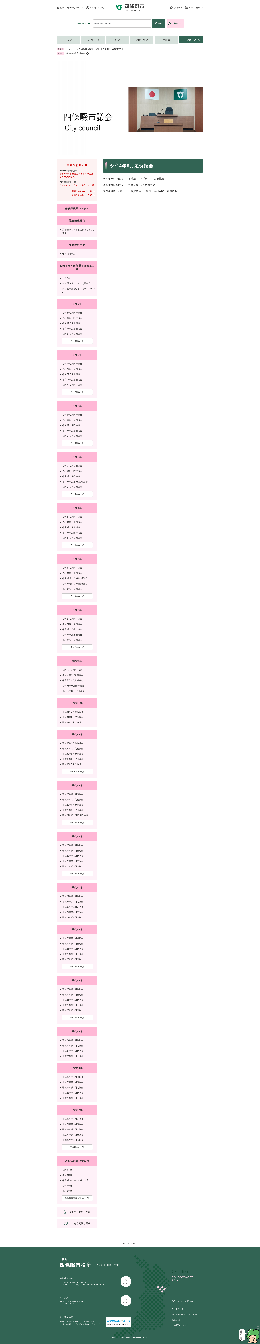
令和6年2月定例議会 (72, 420)
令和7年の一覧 (77, 392)
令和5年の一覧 (77, 494)
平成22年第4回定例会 (72, 1119)
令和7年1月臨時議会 (72, 364)
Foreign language (76, 8)
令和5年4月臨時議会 (72, 471)
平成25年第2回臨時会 (72, 994)
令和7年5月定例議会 (72, 374)
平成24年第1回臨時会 (72, 1040)
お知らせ (66, 278)
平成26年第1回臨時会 (72, 938)
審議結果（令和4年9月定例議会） (147, 178)
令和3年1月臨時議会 (72, 568)
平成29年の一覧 (77, 822)
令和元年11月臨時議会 (73, 686)
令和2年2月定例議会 (72, 624)
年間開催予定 (68, 254)
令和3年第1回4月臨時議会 (75, 578)
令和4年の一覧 (77, 545)
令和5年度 (67, 1186)
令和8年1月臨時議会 (72, 313)
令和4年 (99, 49)
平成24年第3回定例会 (72, 1051)
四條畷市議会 (87, 49)
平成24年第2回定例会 (72, 1045)
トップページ (72, 49)
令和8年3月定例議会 (72, 323)
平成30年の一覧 (77, 771)
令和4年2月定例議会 (72, 522)
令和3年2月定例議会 (72, 573)
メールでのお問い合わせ (186, 1301)
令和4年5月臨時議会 (72, 533)
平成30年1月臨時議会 (72, 743)
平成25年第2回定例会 (72, 1005)
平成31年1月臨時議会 (72, 712)
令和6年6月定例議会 (72, 436)
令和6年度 (67, 1191)
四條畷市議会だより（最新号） (77, 283)
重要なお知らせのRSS (82, 195)
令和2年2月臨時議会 (72, 619)
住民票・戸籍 (93, 39)
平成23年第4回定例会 (72, 1098)
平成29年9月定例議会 (72, 810)
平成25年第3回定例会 (72, 1010)
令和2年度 (67, 1170)
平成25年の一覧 (77, 1017)
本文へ (62, 8)
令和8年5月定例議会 (72, 328)
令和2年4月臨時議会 (72, 629)
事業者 (166, 39)
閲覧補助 (176, 8)
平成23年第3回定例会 (72, 1093)
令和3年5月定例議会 (72, 589)
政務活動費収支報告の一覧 (77, 1198)
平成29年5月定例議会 (72, 799)
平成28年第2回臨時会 (72, 850)
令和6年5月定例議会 (72, 431)
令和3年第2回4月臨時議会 (75, 584)
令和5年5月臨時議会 (72, 476)
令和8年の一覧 (77, 341)
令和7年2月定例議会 (72, 369)
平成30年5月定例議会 (72, 754)
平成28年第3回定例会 (72, 866)
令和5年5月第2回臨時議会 (75, 482)
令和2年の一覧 (77, 647)
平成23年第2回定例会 (72, 1087)
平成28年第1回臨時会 (72, 845)
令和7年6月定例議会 (72, 379)
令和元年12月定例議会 (73, 691)
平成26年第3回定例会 (72, 959)
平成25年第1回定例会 (72, 1000)
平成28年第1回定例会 (72, 856)
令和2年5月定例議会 (72, 635)
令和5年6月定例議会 (72, 487)
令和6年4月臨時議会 (72, 425)
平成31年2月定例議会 (72, 717)
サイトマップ (178, 1309)
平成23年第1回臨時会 (72, 1077)
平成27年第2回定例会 (72, 907)
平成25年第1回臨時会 (72, 989)
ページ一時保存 (194, 8)
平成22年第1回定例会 (72, 1135)
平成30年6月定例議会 (72, 759)
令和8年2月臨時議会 (72, 318)
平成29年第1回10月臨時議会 (76, 815)
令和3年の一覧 (77, 596)
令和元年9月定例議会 (72, 680)
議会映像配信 (77, 220)
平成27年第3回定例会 (72, 912)
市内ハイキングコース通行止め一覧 (77, 185)
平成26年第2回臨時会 (72, 943)
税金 (117, 39)
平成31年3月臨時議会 (72, 722)
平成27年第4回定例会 (72, 917)
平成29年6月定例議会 (72, 805)
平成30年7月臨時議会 (72, 764)
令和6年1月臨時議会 (72, 415)
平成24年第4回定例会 (72, 1056)
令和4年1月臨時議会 (72, 517)
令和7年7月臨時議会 (72, 385)
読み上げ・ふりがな (97, 8)
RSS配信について (180, 1325)
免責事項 (176, 1320)
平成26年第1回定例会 (72, 949)
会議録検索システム (77, 208)
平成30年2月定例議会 (72, 748)
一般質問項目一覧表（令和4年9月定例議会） (154, 191)
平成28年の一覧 (77, 873)
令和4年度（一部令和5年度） (76, 1180)
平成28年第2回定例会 (72, 861)
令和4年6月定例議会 (72, 538)
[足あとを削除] (87, 53)
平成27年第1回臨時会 (72, 896)
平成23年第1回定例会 (72, 1082)
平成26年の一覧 (77, 966)
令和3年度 (67, 1175)
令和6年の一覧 (77, 443)
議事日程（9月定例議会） (143, 184)
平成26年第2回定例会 (72, 954)
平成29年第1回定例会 (72, 794)
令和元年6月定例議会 (72, 675)
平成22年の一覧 (77, 1147)
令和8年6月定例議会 (72, 334)
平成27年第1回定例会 (72, 901)
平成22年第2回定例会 (72, 1129)
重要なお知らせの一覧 (82, 191)
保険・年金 (142, 39)
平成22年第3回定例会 (72, 1124)
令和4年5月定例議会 (72, 527)
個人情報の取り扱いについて (185, 1314)
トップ (68, 39)
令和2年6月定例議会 (72, 640)
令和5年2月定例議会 (72, 466)
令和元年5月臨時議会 (72, 670)
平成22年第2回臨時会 (72, 1140)
